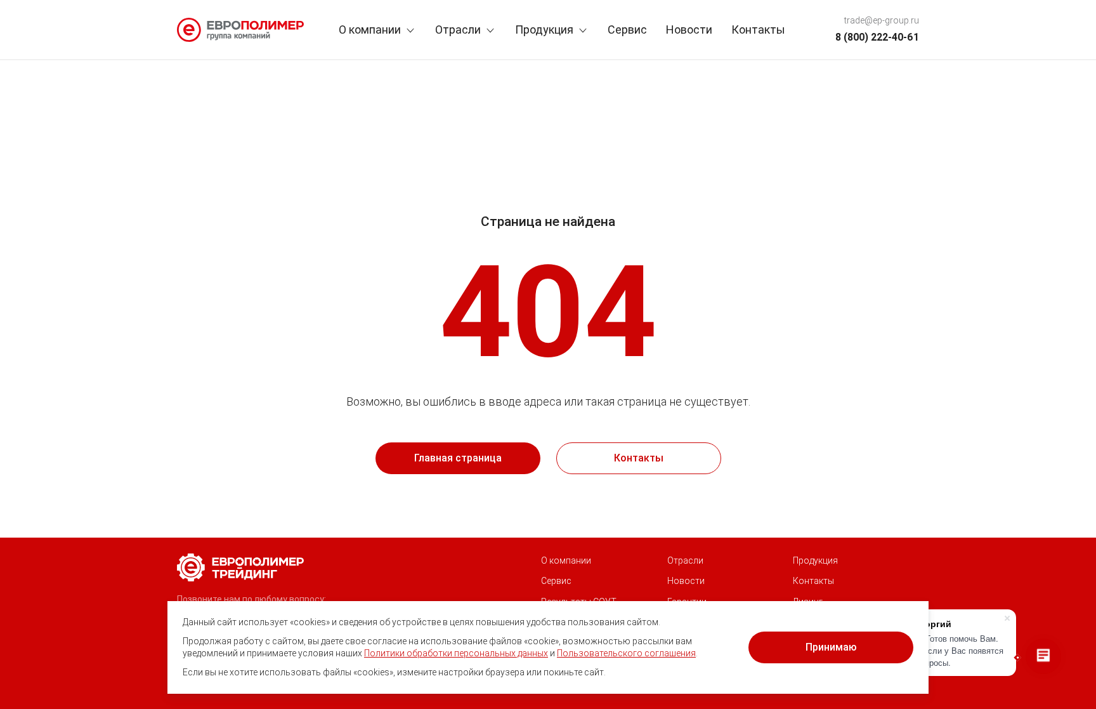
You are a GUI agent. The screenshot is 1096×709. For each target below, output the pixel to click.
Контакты (758, 29)
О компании (370, 29)
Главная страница (458, 458)
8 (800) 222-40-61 (877, 37)
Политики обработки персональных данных (456, 653)
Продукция (544, 29)
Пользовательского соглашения (626, 653)
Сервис (627, 29)
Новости (689, 29)
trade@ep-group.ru (881, 20)
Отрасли (458, 29)
